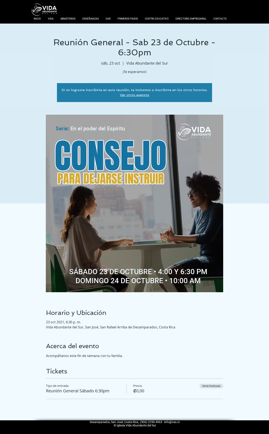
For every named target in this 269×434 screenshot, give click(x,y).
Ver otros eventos (134, 95)
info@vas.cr (172, 422)
